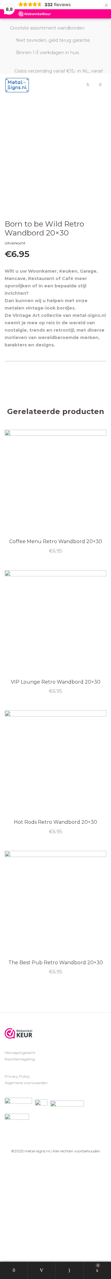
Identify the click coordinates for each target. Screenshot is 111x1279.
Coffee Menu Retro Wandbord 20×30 (55, 541)
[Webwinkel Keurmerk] (18, 1033)
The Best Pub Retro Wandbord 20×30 (55, 962)
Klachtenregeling (20, 1059)
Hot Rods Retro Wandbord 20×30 (55, 822)
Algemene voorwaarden (26, 1082)
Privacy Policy (17, 1076)
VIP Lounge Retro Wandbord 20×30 (56, 682)
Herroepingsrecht (20, 1052)
